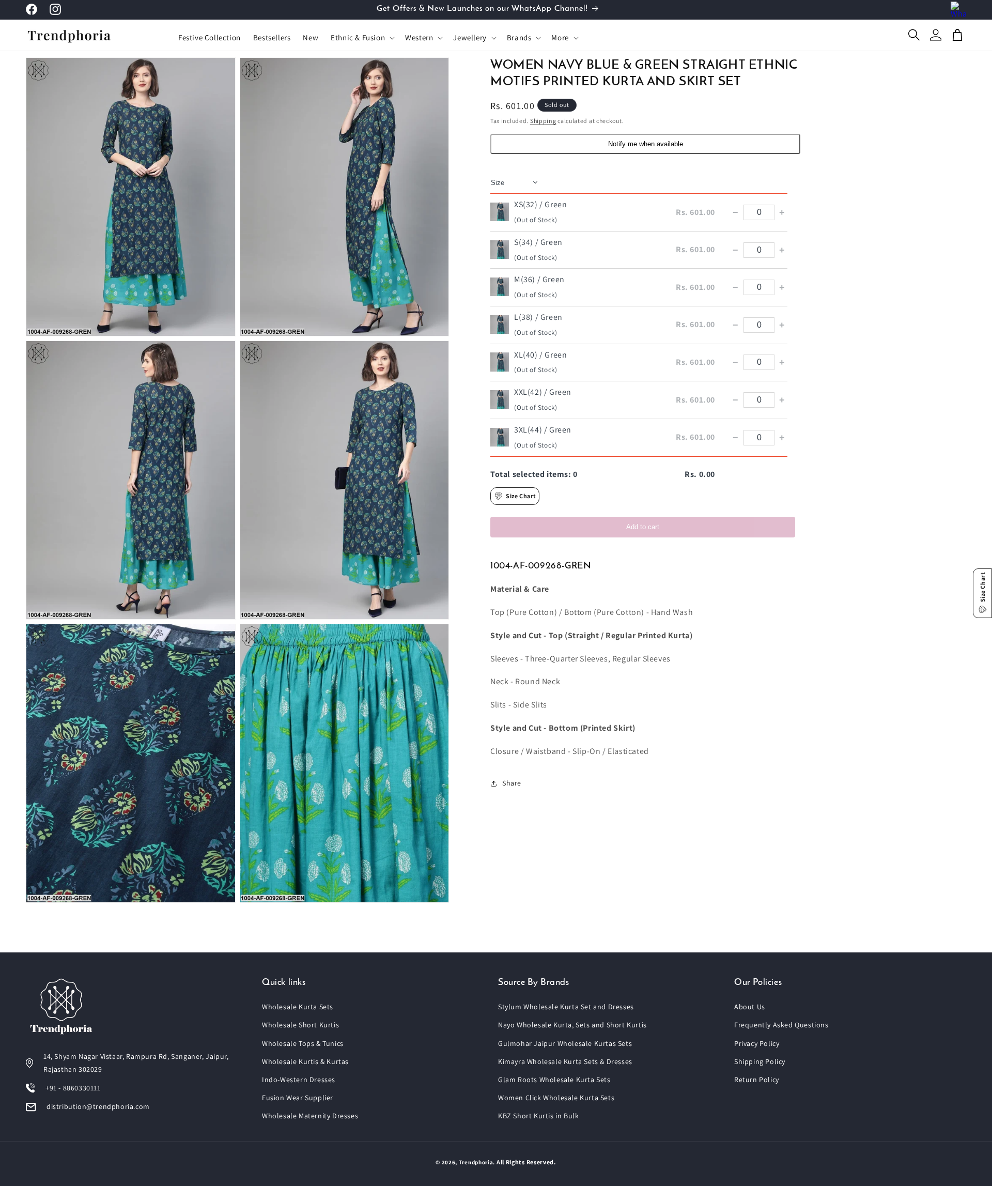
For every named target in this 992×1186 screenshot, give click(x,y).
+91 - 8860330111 (73, 1087)
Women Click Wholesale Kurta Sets (556, 1097)
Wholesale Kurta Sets (297, 1006)
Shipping (543, 121)
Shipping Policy (759, 1061)
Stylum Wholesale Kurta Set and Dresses (566, 1006)
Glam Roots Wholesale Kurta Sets (554, 1079)
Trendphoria (476, 1162)
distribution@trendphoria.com (98, 1106)
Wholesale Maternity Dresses (310, 1115)
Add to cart (642, 527)
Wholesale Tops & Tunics (303, 1043)
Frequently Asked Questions (781, 1024)
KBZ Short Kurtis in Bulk (538, 1115)
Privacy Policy (756, 1043)
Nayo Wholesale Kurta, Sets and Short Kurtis (572, 1024)
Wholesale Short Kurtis (300, 1024)
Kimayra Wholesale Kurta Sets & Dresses (565, 1061)
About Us (749, 1006)
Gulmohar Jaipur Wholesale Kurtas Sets (565, 1043)
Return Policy (756, 1079)
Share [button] (511, 783)
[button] (361, 37)
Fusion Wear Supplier (297, 1097)
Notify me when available (645, 144)
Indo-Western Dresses (298, 1079)
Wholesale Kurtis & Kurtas (305, 1061)
